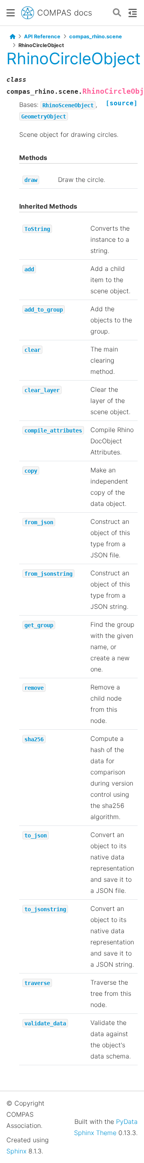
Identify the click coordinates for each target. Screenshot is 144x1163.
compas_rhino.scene (95, 36)
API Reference (42, 36)
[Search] (117, 13)
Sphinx (16, 1151)
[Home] (12, 36)
